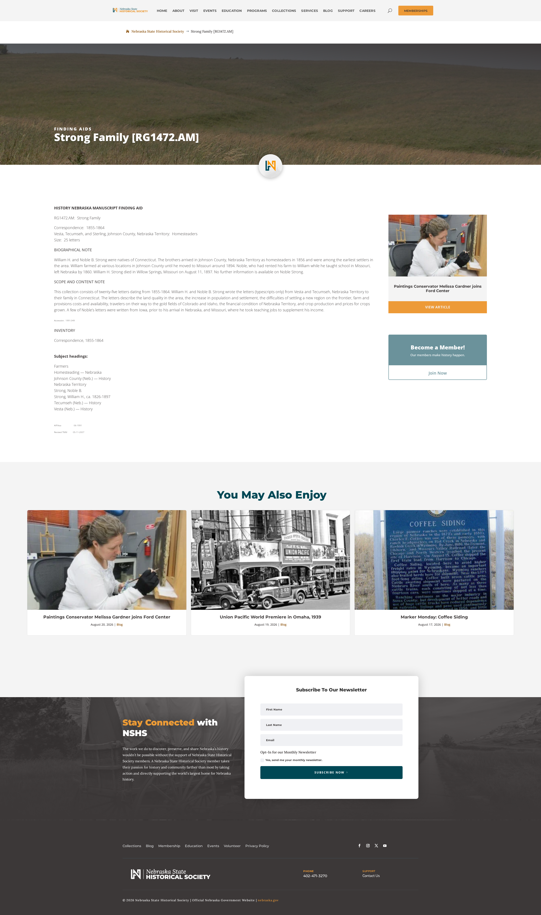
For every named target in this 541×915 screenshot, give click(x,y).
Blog (120, 624)
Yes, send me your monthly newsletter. (293, 760)
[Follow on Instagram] (368, 845)
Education (194, 846)
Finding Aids (73, 129)
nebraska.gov (268, 900)
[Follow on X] (376, 845)
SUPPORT (368, 871)
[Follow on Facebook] (359, 845)
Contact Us (371, 875)
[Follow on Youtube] (384, 845)
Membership (169, 846)
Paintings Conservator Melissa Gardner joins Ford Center (438, 288)
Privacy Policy (257, 846)
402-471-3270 (315, 876)
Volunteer (232, 846)
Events (213, 846)
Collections (132, 846)
